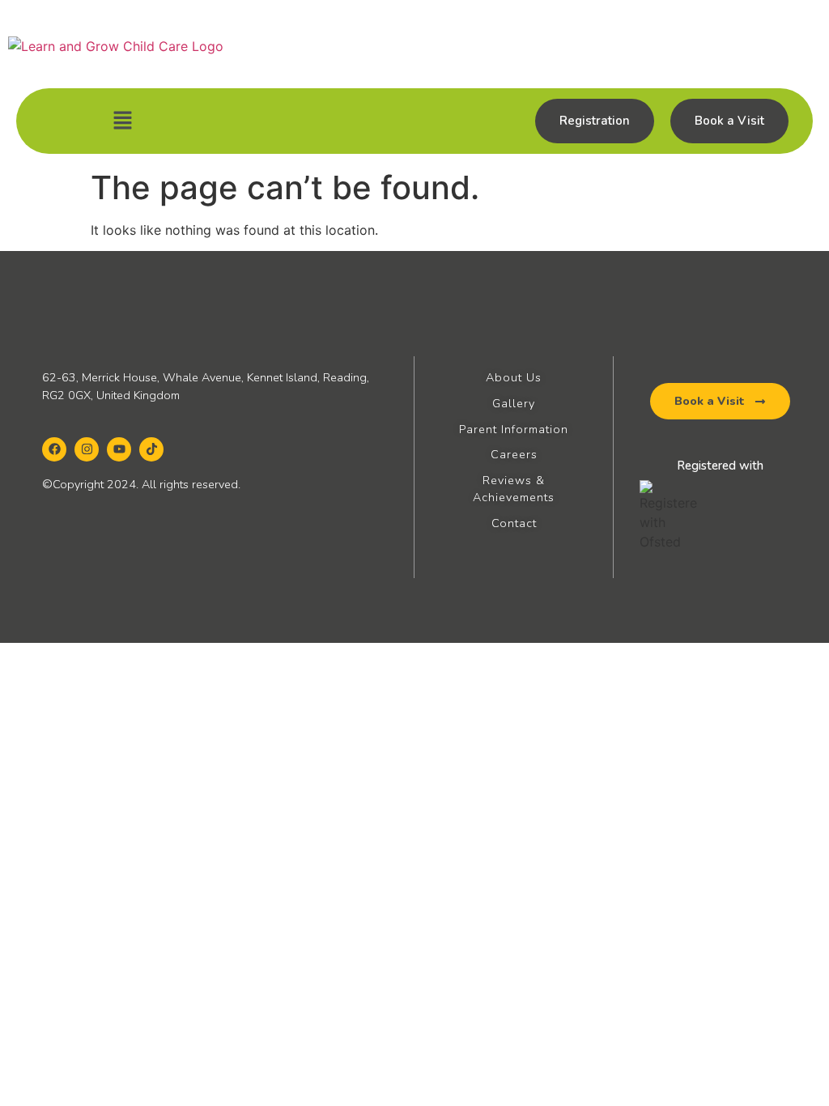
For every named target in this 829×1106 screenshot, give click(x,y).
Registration (594, 121)
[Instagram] (86, 449)
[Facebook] (54, 449)
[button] (122, 121)
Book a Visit (729, 121)
